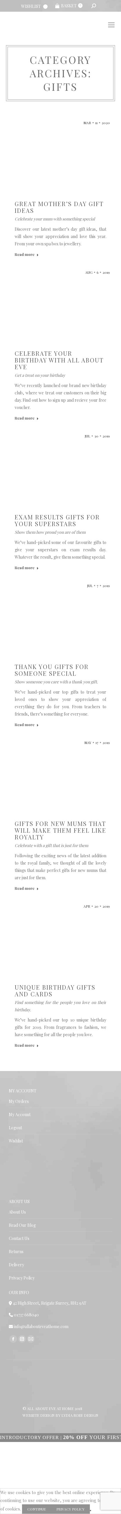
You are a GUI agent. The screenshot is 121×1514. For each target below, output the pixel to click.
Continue (36, 1509)
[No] (90, 1510)
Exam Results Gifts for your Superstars (57, 520)
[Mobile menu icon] (111, 25)
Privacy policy (70, 1509)
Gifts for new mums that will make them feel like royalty (60, 830)
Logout (15, 1127)
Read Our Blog (22, 1225)
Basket (71, 5)
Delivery (16, 1264)
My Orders (19, 1101)
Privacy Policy (22, 1278)
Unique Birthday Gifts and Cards (55, 990)
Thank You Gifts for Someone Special (52, 670)
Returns (16, 1251)
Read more (24, 254)
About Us (17, 1212)
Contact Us (19, 1238)
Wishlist (16, 1141)
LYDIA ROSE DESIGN (79, 1415)
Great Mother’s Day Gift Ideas (59, 207)
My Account (20, 1114)
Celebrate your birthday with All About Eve (59, 360)
